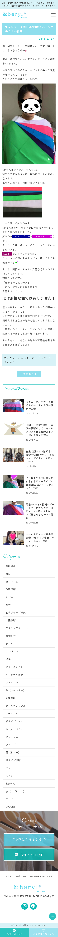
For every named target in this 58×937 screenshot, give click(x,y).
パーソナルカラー (16, 674)
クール (9, 643)
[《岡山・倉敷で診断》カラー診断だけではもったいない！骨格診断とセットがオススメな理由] (13, 428)
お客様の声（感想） (17, 612)
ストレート (12, 775)
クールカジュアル (16, 705)
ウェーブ (11, 744)
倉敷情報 (11, 589)
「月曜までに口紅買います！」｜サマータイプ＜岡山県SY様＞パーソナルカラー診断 (40, 483)
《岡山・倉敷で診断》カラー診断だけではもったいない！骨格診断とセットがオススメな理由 (39, 430)
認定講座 (11, 807)
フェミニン (12, 682)
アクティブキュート (17, 628)
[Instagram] (24, 906)
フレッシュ (12, 737)
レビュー (11, 597)
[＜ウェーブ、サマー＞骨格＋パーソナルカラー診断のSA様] (13, 405)
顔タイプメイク (14, 721)
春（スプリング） (16, 791)
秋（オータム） (14, 729)
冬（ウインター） (31, 358)
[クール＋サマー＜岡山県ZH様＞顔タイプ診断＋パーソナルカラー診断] (13, 538)
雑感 (8, 573)
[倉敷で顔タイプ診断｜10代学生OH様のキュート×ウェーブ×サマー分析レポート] (13, 455)
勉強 (8, 605)
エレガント (12, 651)
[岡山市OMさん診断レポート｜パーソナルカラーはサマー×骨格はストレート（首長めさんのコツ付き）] (13, 508)
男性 (8, 659)
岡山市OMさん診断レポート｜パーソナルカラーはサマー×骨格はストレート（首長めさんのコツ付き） (40, 511)
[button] (53, 15)
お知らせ (11, 783)
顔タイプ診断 (13, 760)
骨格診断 (11, 698)
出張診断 (11, 620)
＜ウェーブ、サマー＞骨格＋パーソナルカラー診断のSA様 (39, 405)
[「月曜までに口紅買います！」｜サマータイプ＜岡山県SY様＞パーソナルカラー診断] (13, 481)
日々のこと (12, 581)
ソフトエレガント (16, 667)
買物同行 (11, 635)
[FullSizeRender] (22, 216)
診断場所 (11, 566)
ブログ (9, 799)
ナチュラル (12, 713)
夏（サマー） (13, 752)
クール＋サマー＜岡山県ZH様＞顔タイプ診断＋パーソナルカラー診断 (40, 538)
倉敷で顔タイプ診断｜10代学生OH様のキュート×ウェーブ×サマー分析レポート (40, 456)
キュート (11, 768)
